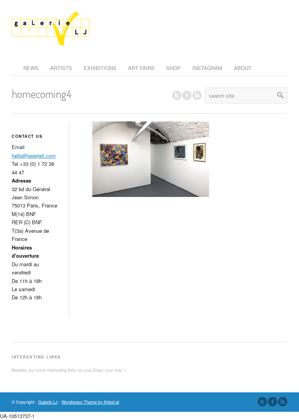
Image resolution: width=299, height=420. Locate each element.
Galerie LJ (48, 402)
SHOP (173, 68)
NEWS (31, 68)
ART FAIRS (141, 68)
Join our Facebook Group (187, 95)
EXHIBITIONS (100, 68)
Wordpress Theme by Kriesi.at (90, 402)
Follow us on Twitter (176, 95)
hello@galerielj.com (34, 155)
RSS (197, 95)
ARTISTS (61, 68)
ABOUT (243, 68)
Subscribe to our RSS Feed (282, 401)
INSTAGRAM (207, 68)
